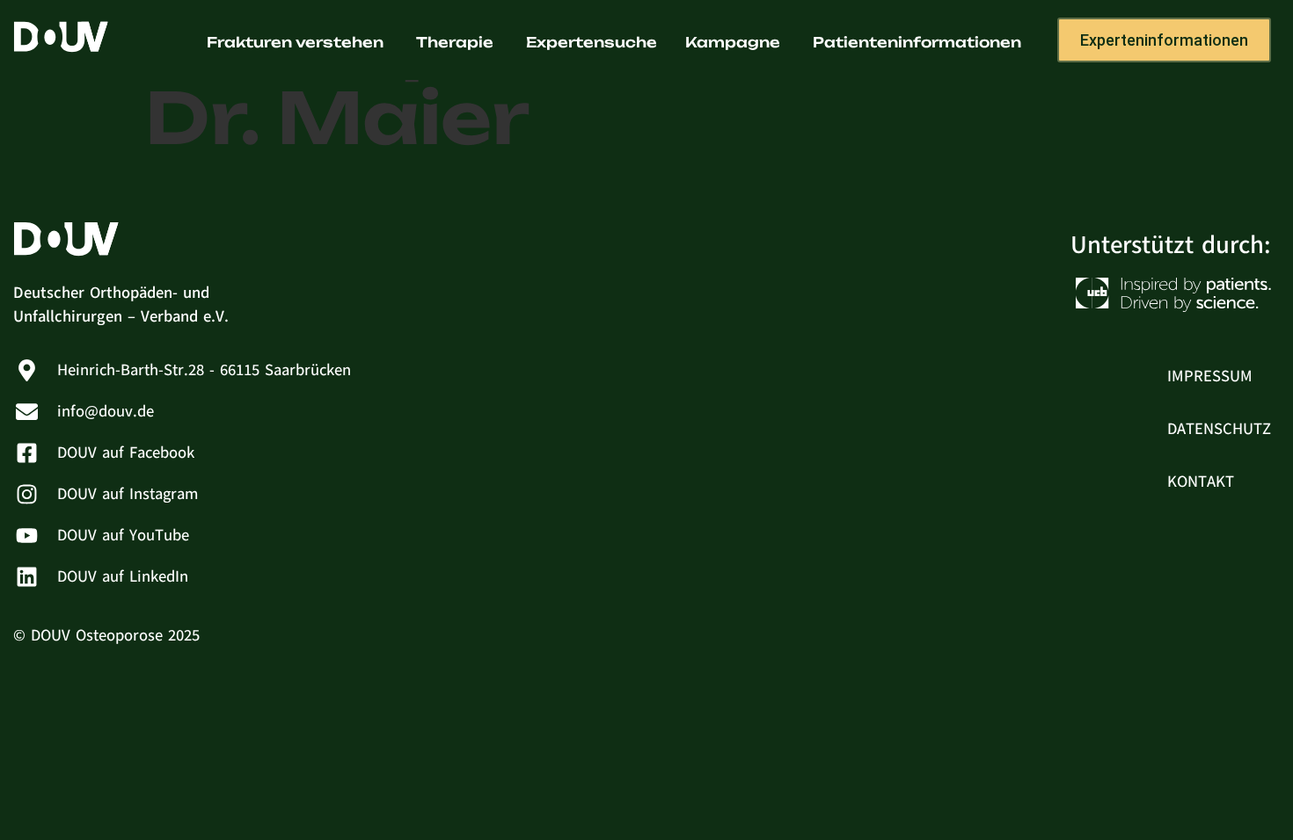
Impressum (1210, 376)
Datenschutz (1219, 429)
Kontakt (1200, 481)
